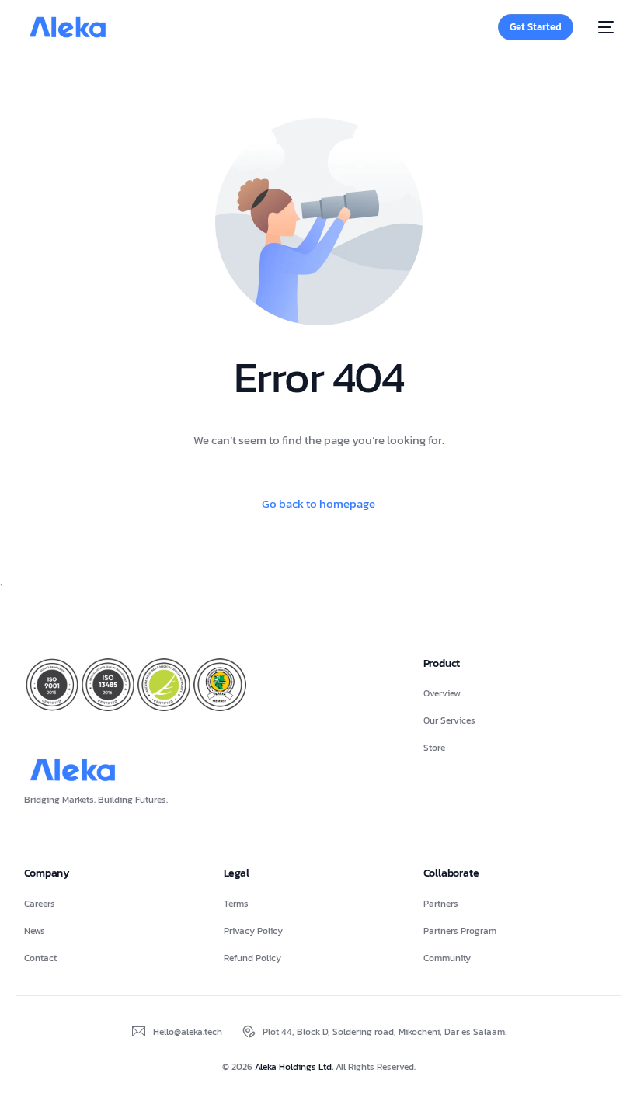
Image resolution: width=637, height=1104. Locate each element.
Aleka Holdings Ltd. (295, 1067)
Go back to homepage (318, 503)
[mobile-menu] (601, 27)
